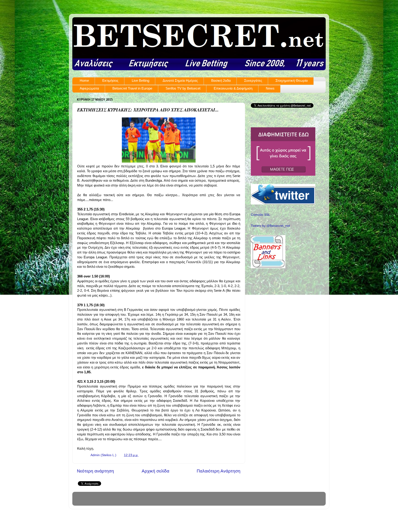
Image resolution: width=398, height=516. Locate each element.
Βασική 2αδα (221, 80)
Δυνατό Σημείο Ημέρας (180, 80)
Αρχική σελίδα (155, 471)
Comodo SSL (260, 214)
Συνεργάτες (253, 80)
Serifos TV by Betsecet (183, 88)
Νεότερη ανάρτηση (95, 471)
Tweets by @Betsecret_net (270, 225)
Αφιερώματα (89, 88)
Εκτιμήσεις (110, 80)
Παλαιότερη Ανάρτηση (218, 471)
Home (84, 80)
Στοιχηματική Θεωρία (291, 80)
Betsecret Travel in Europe (132, 88)
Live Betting (140, 80)
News (270, 88)
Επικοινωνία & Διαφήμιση (233, 88)
